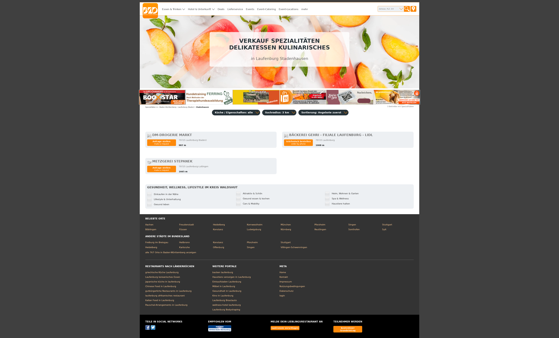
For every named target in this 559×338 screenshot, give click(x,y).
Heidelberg (219, 224)
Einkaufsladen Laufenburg (226, 281)
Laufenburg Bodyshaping (226, 309)
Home (283, 272)
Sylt (384, 229)
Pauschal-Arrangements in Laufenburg (166, 305)
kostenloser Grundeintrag (347, 329)
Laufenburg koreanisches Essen (162, 277)
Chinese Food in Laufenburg (160, 286)
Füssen (183, 229)
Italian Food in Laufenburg (159, 300)
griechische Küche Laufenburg (162, 272)
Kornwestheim (254, 224)
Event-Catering (266, 9)
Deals (221, 9)
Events (250, 9)
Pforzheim (319, 224)
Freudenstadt (186, 224)
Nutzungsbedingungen (292, 286)
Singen (352, 224)
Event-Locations (288, 9)
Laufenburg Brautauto (224, 300)
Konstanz (218, 229)
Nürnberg (286, 229)
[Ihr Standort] (413, 9)
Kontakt (284, 277)
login (282, 295)
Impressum (286, 281)
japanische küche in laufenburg (162, 281)
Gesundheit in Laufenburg (226, 291)
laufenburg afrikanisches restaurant (165, 295)
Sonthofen (354, 229)
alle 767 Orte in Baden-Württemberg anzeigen (170, 252)
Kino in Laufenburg (222, 295)
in (151, 107)
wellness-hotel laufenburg (226, 305)
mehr (304, 9)
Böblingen (150, 229)
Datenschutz (286, 291)
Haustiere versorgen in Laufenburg (231, 277)
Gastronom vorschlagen (285, 328)
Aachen (149, 224)
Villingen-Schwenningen (294, 247)
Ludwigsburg (254, 229)
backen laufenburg (222, 272)
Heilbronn (184, 242)
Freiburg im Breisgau (156, 242)
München (286, 224)
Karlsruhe (184, 247)
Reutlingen (320, 229)
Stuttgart (387, 224)
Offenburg (218, 247)
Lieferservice (235, 9)
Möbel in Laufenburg (223, 286)
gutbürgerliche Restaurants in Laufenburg (168, 291)
